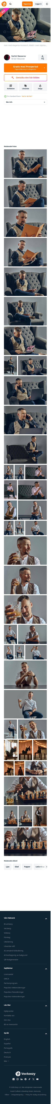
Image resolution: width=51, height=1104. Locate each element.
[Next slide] (41, 1009)
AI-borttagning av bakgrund (15, 1098)
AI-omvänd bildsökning (13, 1093)
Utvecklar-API (9, 1089)
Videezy (7, 1075)
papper (27, 1009)
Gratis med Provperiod (25, 67)
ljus (7, 1009)
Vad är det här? (27, 96)
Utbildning (8, 1084)
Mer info (9, 101)
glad (17, 1009)
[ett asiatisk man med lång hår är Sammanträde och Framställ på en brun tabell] (11, 850)
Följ (42, 59)
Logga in (38, 4)
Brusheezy (8, 1067)
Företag (7, 1080)
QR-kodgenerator (11, 1102)
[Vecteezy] (3, 3)
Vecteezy (7, 1071)
